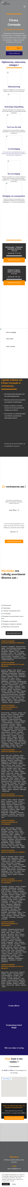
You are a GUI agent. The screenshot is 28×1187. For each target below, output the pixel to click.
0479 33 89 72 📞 (14, 48)
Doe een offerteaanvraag (14, 541)
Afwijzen (14, 1184)
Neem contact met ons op (14, 633)
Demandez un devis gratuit (14, 259)
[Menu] (25, 6)
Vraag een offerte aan (14, 53)
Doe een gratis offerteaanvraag (14, 1118)
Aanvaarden (5, 1184)
